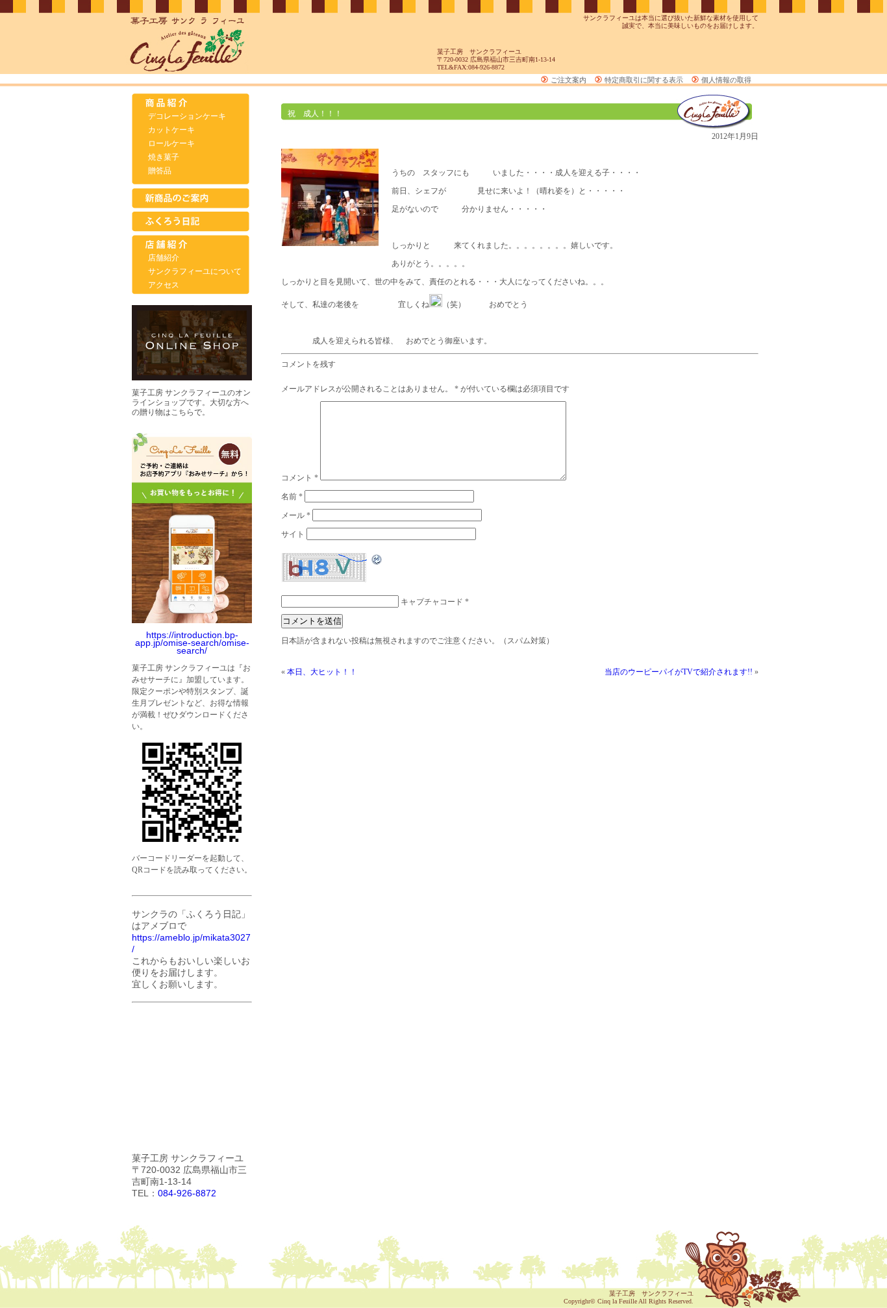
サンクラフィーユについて (195, 271)
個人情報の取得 (726, 80)
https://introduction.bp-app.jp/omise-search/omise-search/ (192, 643)
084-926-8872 (187, 1193)
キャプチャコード (432, 601)
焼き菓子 (163, 157)
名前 (292, 496)
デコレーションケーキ (187, 116)
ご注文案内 (568, 80)
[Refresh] (377, 562)
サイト (293, 534)
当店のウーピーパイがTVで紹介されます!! (679, 671)
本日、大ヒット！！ (322, 671)
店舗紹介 (163, 257)
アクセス (163, 285)
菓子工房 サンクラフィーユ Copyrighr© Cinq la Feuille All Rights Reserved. (628, 1297)
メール (295, 515)
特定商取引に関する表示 (644, 80)
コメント (299, 477)
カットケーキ (171, 129)
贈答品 (159, 170)
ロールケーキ (171, 143)
